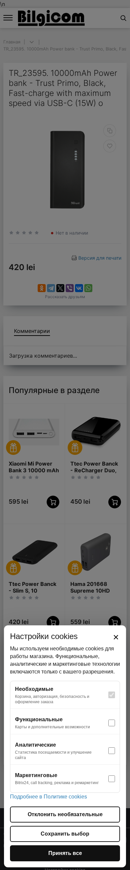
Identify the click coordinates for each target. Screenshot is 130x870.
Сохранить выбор (65, 834)
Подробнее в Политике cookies (48, 796)
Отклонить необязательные (65, 814)
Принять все (65, 853)
